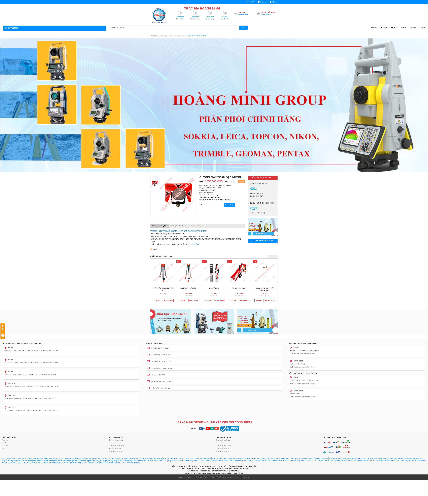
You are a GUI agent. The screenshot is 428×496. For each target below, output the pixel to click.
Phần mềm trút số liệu (160, 388)
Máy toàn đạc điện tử (9, 458)
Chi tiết (157, 300)
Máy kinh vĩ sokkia (278, 458)
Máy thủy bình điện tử (219, 458)
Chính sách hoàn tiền (222, 451)
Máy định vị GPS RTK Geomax (329, 461)
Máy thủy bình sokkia (154, 458)
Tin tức (4, 448)
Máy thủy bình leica (139, 458)
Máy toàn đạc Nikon (56, 458)
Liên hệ (422, 27)
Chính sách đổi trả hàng (161, 355)
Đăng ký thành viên (115, 448)
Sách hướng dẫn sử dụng (162, 381)
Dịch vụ (403, 27)
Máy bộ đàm (128, 461)
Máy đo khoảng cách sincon (32, 461)
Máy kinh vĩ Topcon (264, 458)
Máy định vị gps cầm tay (104, 461)
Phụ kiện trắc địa (140, 461)
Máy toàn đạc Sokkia (40, 458)
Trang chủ (373, 27)
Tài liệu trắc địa (158, 375)
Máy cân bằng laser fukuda (393, 458)
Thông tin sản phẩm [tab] (160, 226)
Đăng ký (275, 2)
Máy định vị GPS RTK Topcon (351, 461)
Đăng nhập (262, 2)
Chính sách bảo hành (160, 348)
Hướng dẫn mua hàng (116, 440)
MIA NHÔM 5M (214, 288)
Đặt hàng (229, 205)
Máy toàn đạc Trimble (106, 458)
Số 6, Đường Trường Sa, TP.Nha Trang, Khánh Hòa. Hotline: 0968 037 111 (30, 396)
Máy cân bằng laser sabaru (352, 458)
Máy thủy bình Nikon (170, 458)
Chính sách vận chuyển (223, 443)
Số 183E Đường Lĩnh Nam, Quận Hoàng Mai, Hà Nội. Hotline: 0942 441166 (31, 361)
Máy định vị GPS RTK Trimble (178, 461)
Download (413, 27)
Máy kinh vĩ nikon (250, 458)
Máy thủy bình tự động (123, 458)
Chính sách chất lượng (161, 361)
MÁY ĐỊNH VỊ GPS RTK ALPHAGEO (107, 463)
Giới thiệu (384, 27)
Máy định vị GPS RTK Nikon (373, 461)
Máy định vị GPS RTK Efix (287, 461)
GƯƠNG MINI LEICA (239, 288)
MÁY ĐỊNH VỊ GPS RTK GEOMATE (56, 463)
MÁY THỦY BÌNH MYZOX (131, 463)
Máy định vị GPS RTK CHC (244, 461)
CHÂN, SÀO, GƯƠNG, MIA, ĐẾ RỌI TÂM (171, 36)
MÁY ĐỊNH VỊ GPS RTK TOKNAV (82, 463)
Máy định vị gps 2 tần (70, 461)
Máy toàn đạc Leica (25, 458)
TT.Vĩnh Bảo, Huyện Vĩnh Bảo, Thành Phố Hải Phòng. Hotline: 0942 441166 (31, 408)
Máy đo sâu (118, 461)
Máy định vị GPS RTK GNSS (157, 461)
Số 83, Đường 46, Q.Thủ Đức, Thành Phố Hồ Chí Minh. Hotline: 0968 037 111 (32, 384)
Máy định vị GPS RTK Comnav (266, 461)
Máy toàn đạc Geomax (73, 458)
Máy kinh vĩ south (335, 458)
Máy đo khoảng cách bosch (52, 461)
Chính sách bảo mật (222, 448)
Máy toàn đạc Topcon (89, 458)
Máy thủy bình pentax (203, 458)
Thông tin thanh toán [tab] (179, 226)
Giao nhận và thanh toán (116, 443)
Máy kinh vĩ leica (307, 458)
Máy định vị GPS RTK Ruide (415, 461)
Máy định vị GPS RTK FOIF (307, 461)
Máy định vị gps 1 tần (87, 461)
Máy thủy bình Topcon (186, 458)
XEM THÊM (194, 244)
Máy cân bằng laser (236, 458)
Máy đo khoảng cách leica (11, 461)
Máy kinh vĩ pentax (321, 458)
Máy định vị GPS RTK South (394, 461)
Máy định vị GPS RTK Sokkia (200, 461)
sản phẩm (251, 2)
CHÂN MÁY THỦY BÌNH (188, 288)
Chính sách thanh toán (223, 440)
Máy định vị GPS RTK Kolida (12, 463)
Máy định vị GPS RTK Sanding (222, 461)
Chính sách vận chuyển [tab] (199, 226)
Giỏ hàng (169, 300)
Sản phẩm (394, 27)
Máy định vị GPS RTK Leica (33, 463)
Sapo (247, 477)
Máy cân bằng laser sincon (372, 458)
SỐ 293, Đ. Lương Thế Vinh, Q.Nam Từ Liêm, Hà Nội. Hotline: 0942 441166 (31, 349)
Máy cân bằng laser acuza (413, 458)
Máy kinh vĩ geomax (293, 458)
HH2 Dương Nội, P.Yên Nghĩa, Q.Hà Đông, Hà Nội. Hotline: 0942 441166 (30, 373)
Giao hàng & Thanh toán (161, 368)
